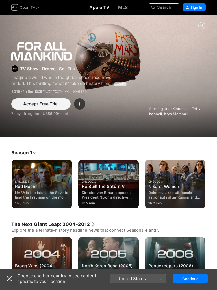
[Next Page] (211, 183)
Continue (190, 278)
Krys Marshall (176, 114)
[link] (53, 224)
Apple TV (99, 7)
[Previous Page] (6, 183)
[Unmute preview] (202, 26)
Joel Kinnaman (177, 108)
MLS (123, 7)
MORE (120, 84)
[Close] (9, 278)
